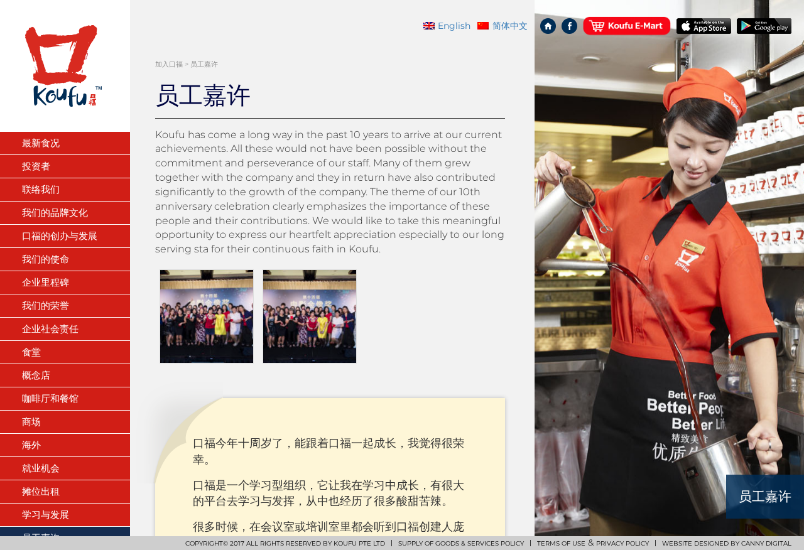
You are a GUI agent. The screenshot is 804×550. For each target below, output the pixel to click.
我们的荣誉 (45, 305)
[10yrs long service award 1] (206, 316)
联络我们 (41, 189)
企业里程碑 (45, 282)
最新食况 (41, 143)
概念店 (36, 375)
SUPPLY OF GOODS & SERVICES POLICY (461, 543)
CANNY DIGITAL (766, 543)
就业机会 (41, 468)
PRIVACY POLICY (622, 543)
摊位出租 (41, 491)
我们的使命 (45, 259)
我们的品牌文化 (55, 212)
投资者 (36, 166)
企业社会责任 (50, 329)
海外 (31, 445)
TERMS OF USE (561, 543)
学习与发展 (45, 514)
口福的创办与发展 (59, 236)
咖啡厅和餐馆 (50, 398)
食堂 (31, 352)
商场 (31, 422)
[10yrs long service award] (309, 316)
